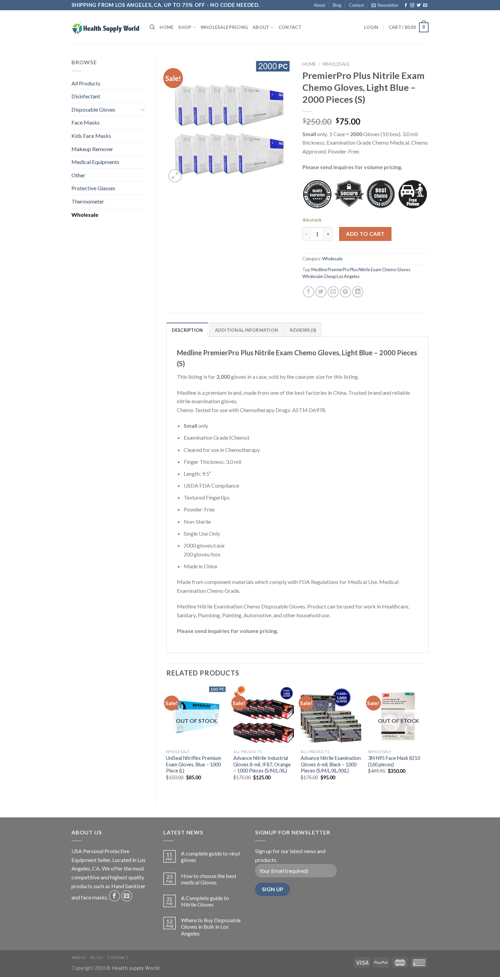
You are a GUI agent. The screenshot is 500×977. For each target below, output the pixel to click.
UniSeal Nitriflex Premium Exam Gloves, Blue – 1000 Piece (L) (193, 764)
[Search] (152, 27)
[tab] (187, 330)
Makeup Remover (92, 149)
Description (187, 330)
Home (166, 27)
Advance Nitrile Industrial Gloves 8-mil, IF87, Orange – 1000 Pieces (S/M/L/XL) (262, 764)
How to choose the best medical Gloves (208, 879)
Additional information (246, 330)
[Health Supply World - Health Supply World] (105, 27)
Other (78, 175)
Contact (356, 5)
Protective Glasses (93, 188)
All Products (85, 83)
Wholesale (84, 214)
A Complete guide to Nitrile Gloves (205, 901)
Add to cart (365, 233)
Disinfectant (85, 96)
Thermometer (87, 201)
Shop (184, 27)
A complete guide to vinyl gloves (210, 856)
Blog (337, 5)
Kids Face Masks (91, 135)
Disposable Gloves (93, 109)
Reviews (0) (303, 330)
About (319, 5)
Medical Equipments (95, 162)
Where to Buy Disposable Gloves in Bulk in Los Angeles (210, 926)
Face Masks (85, 122)
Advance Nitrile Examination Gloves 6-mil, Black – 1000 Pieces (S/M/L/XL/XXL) (331, 764)
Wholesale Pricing (224, 27)
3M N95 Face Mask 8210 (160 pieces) (394, 761)
